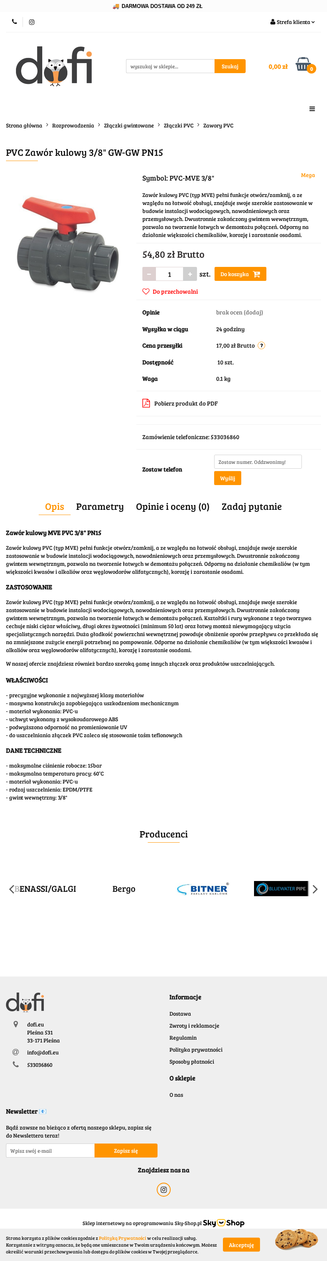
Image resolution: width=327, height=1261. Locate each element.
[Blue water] (281, 889)
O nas (176, 1094)
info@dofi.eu (43, 1052)
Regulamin (183, 1037)
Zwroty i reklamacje (194, 1025)
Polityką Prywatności (122, 1238)
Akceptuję (241, 1245)
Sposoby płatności (191, 1061)
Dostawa (180, 1013)
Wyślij (227, 478)
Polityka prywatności (196, 1049)
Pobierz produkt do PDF (186, 403)
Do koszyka (235, 274)
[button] (185, 997)
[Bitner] (203, 889)
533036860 (39, 1064)
